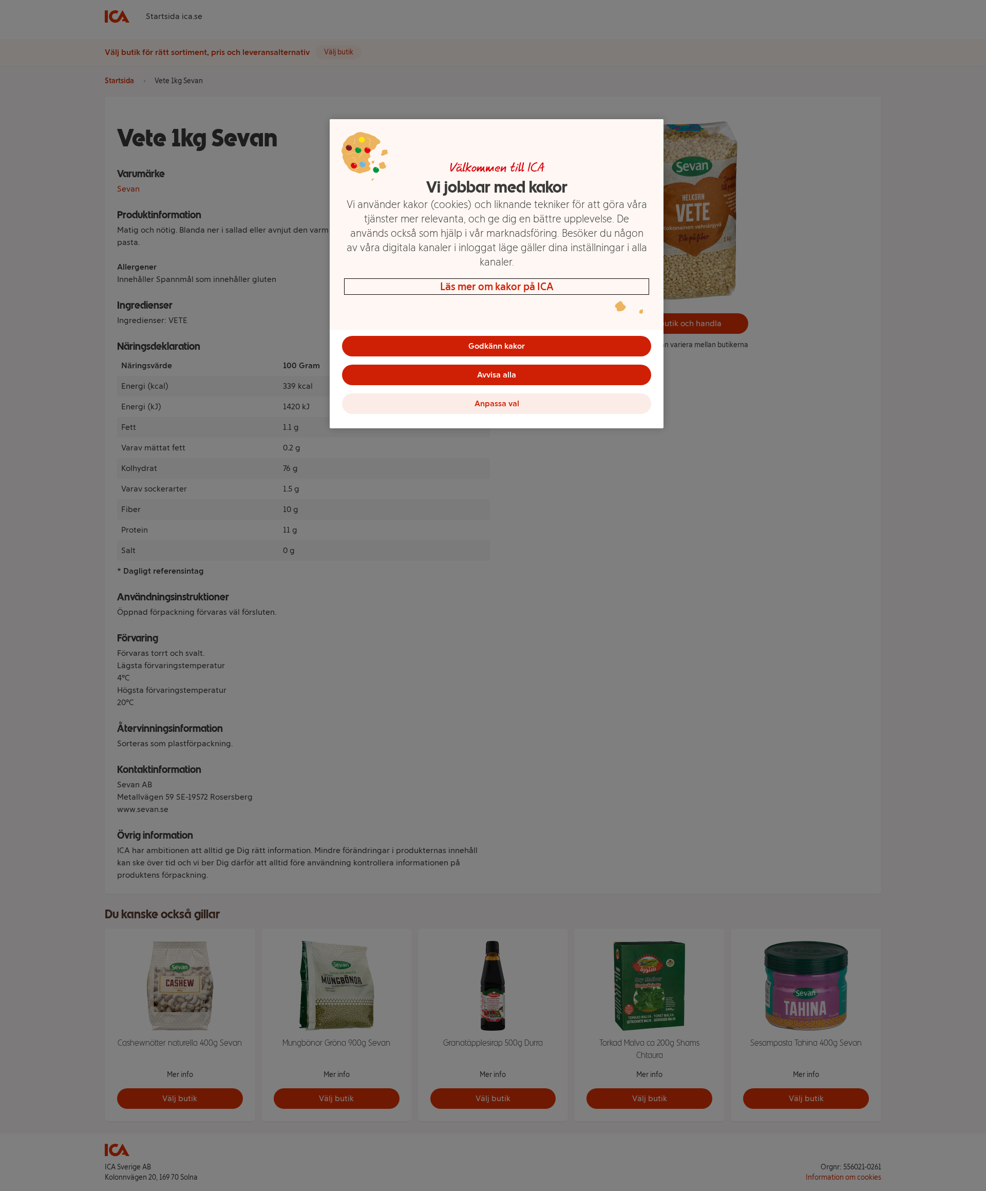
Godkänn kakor (496, 346)
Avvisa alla (496, 375)
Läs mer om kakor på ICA (497, 286)
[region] (496, 273)
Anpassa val (497, 403)
